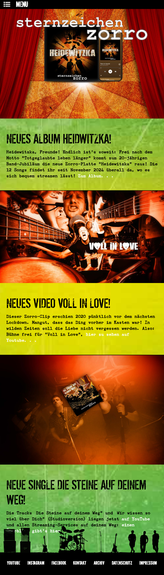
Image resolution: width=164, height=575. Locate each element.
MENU (22, 4)
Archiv (99, 562)
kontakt (79, 562)
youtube (13, 562)
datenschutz (122, 562)
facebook (59, 562)
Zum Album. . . (96, 175)
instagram (36, 562)
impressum (148, 562)
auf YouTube (136, 518)
